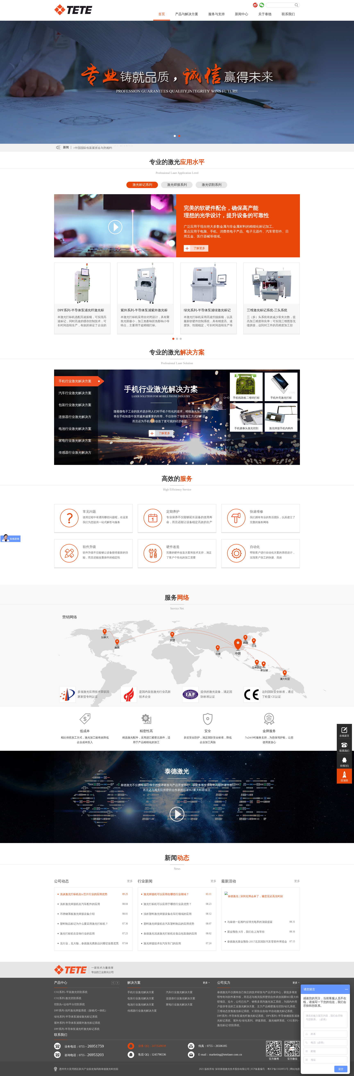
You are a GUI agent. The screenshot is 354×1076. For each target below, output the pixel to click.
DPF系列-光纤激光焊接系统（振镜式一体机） (81, 1010)
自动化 (255, 547)
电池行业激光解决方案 (140, 1004)
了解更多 (199, 248)
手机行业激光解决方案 (140, 992)
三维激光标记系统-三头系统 (267, 310)
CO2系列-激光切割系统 (67, 998)
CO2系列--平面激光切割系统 (70, 992)
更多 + (206, 982)
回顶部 (344, 780)
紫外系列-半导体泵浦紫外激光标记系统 (77, 1022)
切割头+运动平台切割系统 (69, 1004)
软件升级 (89, 547)
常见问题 (89, 511)
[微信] (261, 5)
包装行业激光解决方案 (140, 998)
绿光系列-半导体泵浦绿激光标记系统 (76, 1016)
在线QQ (344, 765)
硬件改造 (172, 547)
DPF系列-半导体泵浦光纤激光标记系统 (77, 1028)
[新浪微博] (255, 5)
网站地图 (295, 1069)
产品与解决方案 (186, 14)
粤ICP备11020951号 (277, 1069)
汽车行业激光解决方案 (179, 992)
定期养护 (172, 511)
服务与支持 (216, 14)
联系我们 (288, 14)
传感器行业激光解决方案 (142, 1010)
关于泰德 (264, 14)
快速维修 (256, 511)
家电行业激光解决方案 (179, 1004)
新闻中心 (241, 14)
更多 (130, 881)
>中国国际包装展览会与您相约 (92, 147)
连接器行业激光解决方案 (180, 998)
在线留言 (344, 735)
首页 (161, 14)
